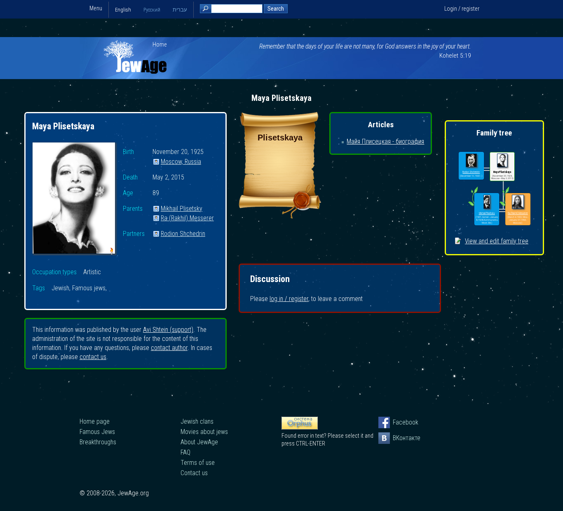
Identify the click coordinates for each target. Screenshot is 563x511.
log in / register (289, 299)
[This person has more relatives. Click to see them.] (473, 206)
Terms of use (198, 463)
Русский (151, 10)
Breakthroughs (98, 442)
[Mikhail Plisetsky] (486, 202)
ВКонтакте (398, 438)
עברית (180, 10)
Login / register (461, 8)
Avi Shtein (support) (168, 330)
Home (159, 44)
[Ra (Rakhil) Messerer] (518, 202)
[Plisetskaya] (280, 216)
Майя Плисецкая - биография (385, 141)
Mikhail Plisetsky (181, 208)
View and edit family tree (496, 241)
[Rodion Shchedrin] (471, 161)
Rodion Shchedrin (183, 234)
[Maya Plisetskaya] (73, 199)
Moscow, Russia (181, 162)
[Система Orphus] (300, 427)
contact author (169, 348)
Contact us (194, 473)
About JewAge (199, 442)
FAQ (185, 452)
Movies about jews (204, 432)
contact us (93, 357)
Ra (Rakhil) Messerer (187, 218)
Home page (95, 421)
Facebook (398, 422)
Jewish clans (197, 421)
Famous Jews (97, 432)
